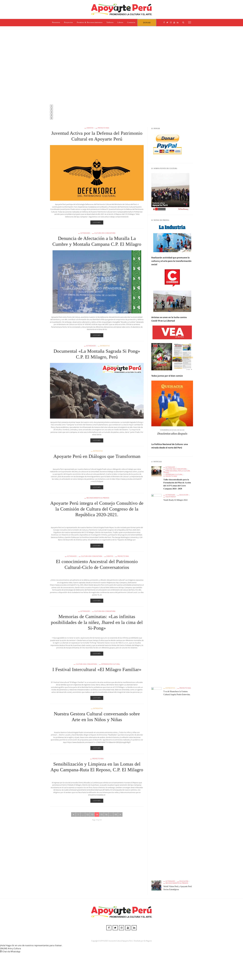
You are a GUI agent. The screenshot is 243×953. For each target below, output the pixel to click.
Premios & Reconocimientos (90, 22)
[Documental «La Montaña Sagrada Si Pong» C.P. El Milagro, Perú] (97, 390)
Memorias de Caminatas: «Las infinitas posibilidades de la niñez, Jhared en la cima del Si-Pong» (97, 622)
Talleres (110, 22)
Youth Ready (171, 497)
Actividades (85, 233)
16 (106, 814)
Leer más (97, 222)
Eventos (90, 128)
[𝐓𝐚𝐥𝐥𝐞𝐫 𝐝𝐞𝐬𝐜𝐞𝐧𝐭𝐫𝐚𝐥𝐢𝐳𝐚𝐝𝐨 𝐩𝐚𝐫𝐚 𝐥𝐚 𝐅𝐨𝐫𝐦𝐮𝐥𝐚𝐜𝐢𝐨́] (156, 471)
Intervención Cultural (110, 664)
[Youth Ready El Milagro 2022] (156, 588)
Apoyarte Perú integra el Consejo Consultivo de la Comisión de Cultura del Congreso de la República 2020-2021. (96, 508)
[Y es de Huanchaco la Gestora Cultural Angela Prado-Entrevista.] (156, 781)
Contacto (131, 22)
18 (115, 814)
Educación (183, 495)
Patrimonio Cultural (174, 474)
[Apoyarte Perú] (121, 9)
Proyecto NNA (103, 128)
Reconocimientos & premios (98, 498)
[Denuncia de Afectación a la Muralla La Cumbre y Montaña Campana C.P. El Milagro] (97, 281)
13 (92, 814)
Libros (120, 22)
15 (101, 814)
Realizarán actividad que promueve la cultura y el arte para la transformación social (171, 261)
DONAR (147, 23)
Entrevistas (105, 346)
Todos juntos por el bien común (167, 375)
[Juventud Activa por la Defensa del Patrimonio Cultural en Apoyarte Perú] (97, 172)
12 (87, 814)
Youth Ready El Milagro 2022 (175, 500)
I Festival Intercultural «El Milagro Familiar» (96, 669)
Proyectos (68, 22)
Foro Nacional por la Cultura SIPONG (176, 472)
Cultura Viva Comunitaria (104, 233)
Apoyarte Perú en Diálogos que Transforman (96, 456)
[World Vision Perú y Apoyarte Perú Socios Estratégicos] (156, 885)
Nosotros (56, 22)
